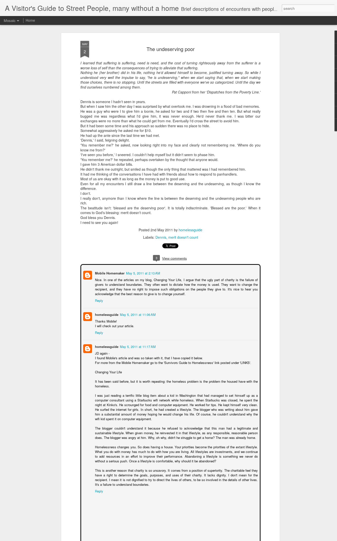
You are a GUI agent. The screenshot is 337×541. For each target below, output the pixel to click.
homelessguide (190, 229)
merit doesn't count (183, 237)
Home (30, 20)
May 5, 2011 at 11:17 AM (137, 346)
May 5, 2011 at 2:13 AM (143, 272)
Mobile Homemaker (109, 272)
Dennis (160, 237)
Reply (98, 300)
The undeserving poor (171, 49)
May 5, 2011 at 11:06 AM (137, 314)
